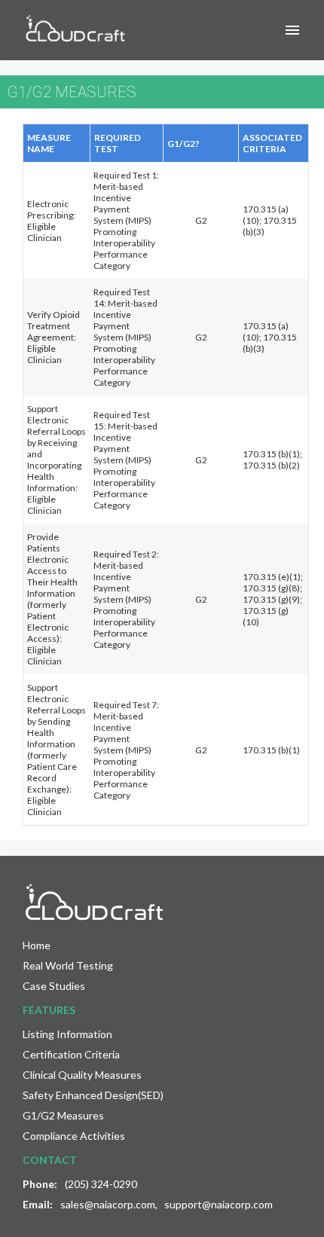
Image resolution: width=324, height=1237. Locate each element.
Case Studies (54, 985)
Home (36, 945)
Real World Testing (68, 965)
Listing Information (67, 1034)
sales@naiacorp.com (107, 1204)
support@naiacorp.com (218, 1204)
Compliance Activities (74, 1135)
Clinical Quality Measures (82, 1074)
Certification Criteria (71, 1054)
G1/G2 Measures (63, 1115)
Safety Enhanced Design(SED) (93, 1095)
